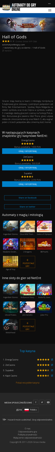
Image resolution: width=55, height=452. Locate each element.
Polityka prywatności (27, 434)
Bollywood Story (27, 291)
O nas (27, 428)
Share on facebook (28, 197)
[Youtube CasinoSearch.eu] (48, 402)
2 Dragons (27, 247)
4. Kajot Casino (10, 375)
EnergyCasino (28, 140)
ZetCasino (28, 156)
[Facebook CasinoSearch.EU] (35, 402)
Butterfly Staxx (43, 291)
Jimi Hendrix (26, 309)
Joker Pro (42, 309)
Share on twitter (27, 206)
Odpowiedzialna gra (27, 431)
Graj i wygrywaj (28, 151)
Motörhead (9, 326)
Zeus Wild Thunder (27, 228)
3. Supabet (8, 370)
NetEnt (8, 50)
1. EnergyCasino (10, 359)
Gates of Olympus (44, 228)
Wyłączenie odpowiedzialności (27, 437)
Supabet (28, 173)
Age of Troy (10, 265)
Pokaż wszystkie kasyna (27, 382)
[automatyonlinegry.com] (19, 6)
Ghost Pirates (9, 309)
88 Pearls (44, 247)
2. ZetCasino (9, 364)
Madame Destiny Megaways (10, 246)
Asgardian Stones (10, 228)
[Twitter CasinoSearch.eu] (41, 402)
